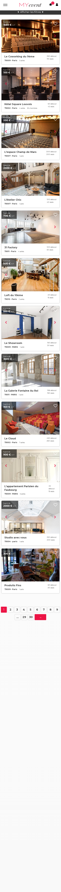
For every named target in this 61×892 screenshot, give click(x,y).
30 (31, 617)
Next (55, 36)
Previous (5, 36)
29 (24, 617)
